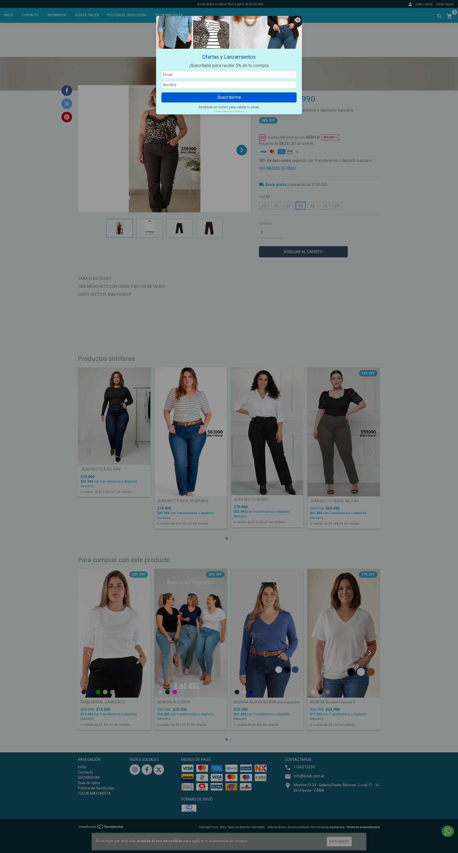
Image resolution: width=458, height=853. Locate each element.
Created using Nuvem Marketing (229, 111)
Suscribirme (229, 97)
